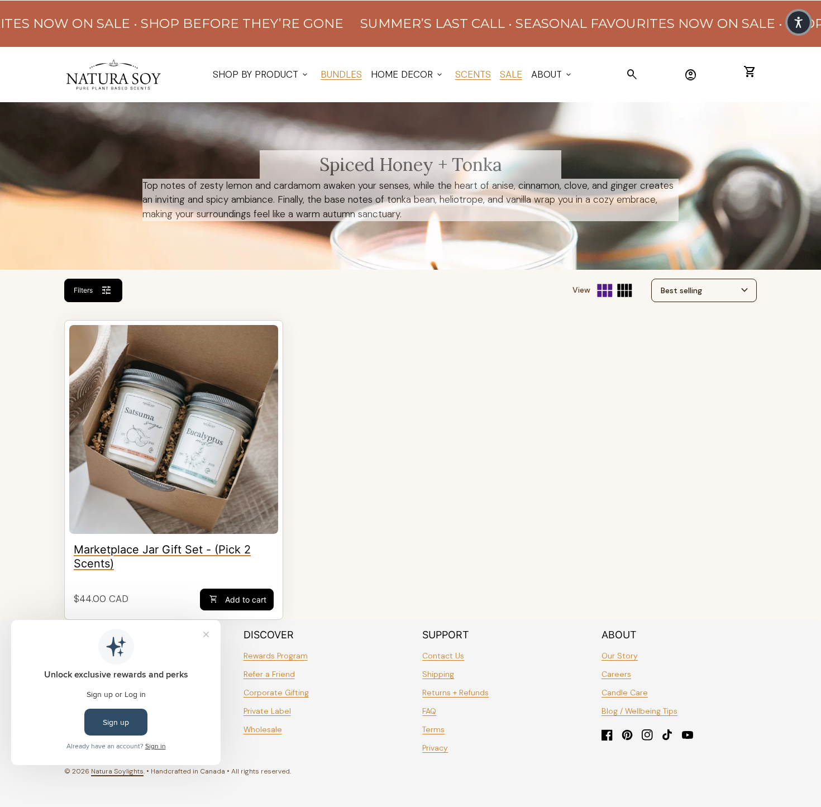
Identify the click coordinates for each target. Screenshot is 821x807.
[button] (798, 22)
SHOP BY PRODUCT (261, 74)
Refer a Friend (269, 674)
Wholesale (263, 729)
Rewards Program (276, 656)
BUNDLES (341, 74)
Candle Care (625, 692)
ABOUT (552, 74)
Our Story (620, 656)
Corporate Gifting (276, 692)
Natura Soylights (117, 771)
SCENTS (473, 74)
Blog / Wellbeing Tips (639, 711)
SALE (511, 74)
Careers (616, 674)
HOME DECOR (407, 74)
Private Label (267, 711)
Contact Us (443, 656)
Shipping (438, 674)
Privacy (435, 748)
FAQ (429, 711)
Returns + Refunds (455, 692)
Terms (433, 729)
